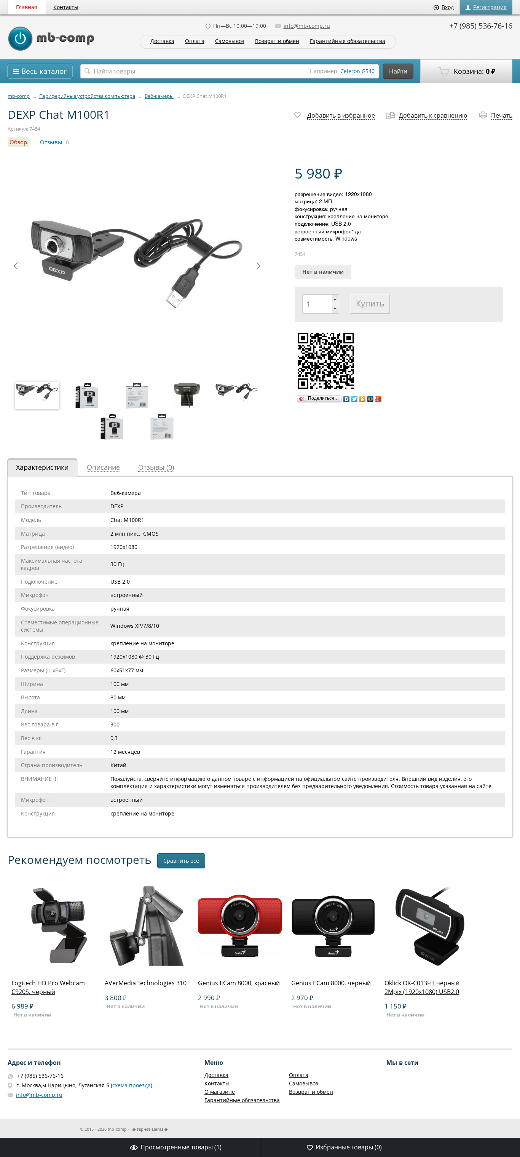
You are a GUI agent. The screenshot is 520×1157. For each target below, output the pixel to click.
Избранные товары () (349, 1147)
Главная (26, 7)
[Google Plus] (379, 399)
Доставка (162, 41)
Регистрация (490, 7)
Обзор (18, 142)
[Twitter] (355, 399)
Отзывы (51, 142)
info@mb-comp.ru (307, 25)
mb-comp (19, 96)
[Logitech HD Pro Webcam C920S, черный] (53, 965)
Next (258, 265)
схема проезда (131, 1085)
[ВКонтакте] (347, 399)
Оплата (194, 41)
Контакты (65, 7)
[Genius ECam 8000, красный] (240, 965)
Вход (448, 7)
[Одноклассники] (363, 399)
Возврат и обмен (277, 41)
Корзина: (473, 71)
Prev (16, 265)
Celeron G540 (357, 71)
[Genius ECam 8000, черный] (333, 965)
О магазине (219, 1091)
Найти (398, 71)
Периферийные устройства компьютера (87, 96)
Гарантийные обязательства (347, 41)
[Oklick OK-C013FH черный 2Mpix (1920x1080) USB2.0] (426, 965)
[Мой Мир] (371, 399)
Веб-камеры (159, 96)
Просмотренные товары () (181, 1147)
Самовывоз (229, 41)
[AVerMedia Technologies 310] (146, 965)
